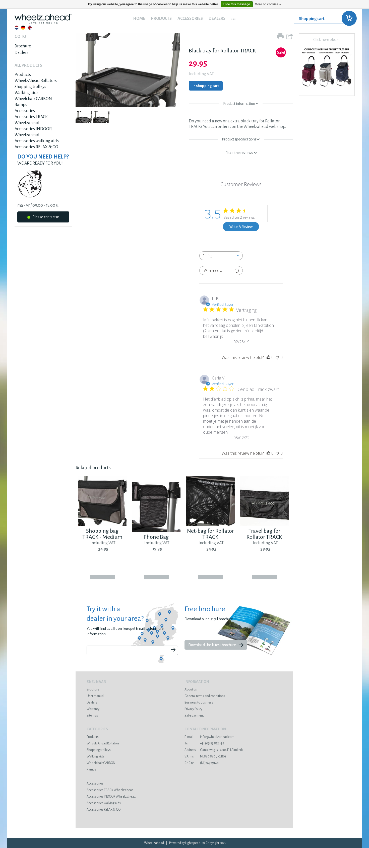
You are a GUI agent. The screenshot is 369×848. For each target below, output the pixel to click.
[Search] (173, 650)
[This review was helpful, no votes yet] (268, 357)
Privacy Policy (193, 709)
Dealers (217, 18)
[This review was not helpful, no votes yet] (277, 357)
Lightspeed (192, 843)
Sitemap (92, 715)
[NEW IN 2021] (326, 89)
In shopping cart (206, 86)
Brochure (23, 46)
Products (161, 18)
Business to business (198, 702)
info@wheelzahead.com (209, 737)
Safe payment (194, 715)
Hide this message (236, 4)
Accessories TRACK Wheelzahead (110, 790)
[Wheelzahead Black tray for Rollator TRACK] (128, 105)
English (30, 28)
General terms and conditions (204, 696)
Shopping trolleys (30, 87)
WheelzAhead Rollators (36, 81)
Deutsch (23, 28)
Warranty (93, 709)
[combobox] (221, 255)
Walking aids (26, 93)
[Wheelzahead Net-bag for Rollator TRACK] (210, 525)
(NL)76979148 (201, 763)
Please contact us (45, 217)
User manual (95, 696)
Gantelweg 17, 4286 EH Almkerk (213, 750)
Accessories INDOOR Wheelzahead (111, 796)
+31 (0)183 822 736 (204, 743)
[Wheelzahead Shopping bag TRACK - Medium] (102, 525)
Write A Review (241, 226)
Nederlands (17, 28)
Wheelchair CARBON (33, 99)
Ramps (21, 105)
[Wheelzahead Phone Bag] (156, 531)
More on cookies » (268, 4)
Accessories (190, 18)
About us (190, 689)
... (233, 17)
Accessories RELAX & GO (36, 147)
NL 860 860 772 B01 (205, 756)
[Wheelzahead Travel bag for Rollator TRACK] (264, 525)
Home (139, 18)
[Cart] (324, 19)
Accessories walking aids (37, 141)
